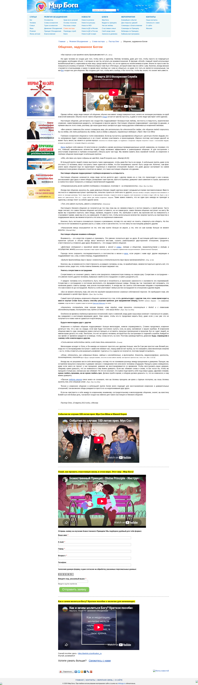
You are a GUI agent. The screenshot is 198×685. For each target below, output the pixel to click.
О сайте (149, 25)
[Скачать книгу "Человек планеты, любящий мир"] (41, 139)
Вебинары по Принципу (130, 31)
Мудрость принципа (109, 23)
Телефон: (62, 562)
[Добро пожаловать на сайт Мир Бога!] (41, 96)
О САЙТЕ (118, 680)
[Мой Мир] (85, 672)
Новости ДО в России (90, 31)
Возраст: (62, 556)
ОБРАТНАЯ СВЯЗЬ (105, 680)
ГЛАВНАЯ (80, 680)
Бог (62, 70)
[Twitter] (78, 672)
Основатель (48, 20)
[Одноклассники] (81, 672)
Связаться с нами (152, 23)
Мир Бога (105, 20)
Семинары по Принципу (130, 28)
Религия (33, 31)
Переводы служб (69, 31)
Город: (61, 549)
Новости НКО (87, 25)
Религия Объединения (78, 42)
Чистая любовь (107, 25)
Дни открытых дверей (129, 23)
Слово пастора (98, 42)
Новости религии (88, 20)
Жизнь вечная (35, 34)
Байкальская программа (130, 34)
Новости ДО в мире (89, 34)
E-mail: (61, 542)
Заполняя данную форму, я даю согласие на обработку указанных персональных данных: (97, 569)
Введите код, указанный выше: (72, 579)
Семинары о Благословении (131, 25)
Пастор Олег (114, 42)
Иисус (63, 147)
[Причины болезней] (41, 155)
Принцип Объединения (52, 31)
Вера (31, 28)
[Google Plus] (91, 672)
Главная (62, 42)
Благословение (49, 34)
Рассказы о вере (69, 25)
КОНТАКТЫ (151, 17)
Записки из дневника (109, 34)
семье (118, 247)
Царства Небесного (99, 303)
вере (126, 253)
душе (105, 117)
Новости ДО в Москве (90, 28)
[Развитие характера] (41, 169)
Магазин (149, 28)
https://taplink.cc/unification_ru (90, 653)
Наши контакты (151, 20)
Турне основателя (51, 25)
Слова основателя (51, 23)
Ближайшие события (129, 20)
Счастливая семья (109, 28)
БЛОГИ (105, 17)
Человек (33, 23)
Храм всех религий (70, 20)
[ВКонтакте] (75, 672)
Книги (65, 34)
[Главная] (57, 6)
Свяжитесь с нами (100, 660)
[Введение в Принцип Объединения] (41, 116)
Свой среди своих (108, 31)
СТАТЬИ (33, 17)
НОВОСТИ (86, 17)
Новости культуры (88, 23)
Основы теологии (69, 23)
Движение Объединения (53, 28)
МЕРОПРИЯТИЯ (128, 17)
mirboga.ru (121, 683)
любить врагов (75, 380)
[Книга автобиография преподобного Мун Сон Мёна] (41, 184)
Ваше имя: (63, 535)
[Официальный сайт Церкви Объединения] (41, 198)
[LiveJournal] (88, 672)
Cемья (32, 25)
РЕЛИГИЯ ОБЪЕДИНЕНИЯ (55, 17)
